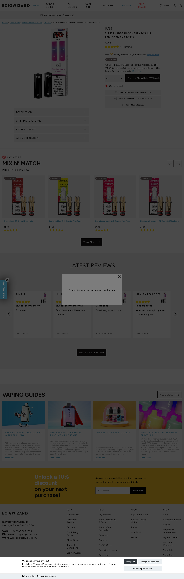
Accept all (130, 562)
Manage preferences (142, 568)
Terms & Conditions (46, 576)
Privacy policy (28, 576)
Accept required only (150, 562)
